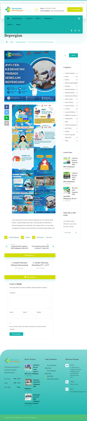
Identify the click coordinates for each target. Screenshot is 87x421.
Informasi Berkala (70, 89)
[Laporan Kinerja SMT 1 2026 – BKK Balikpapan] (66, 175)
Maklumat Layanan (70, 115)
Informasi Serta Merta (71, 96)
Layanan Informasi (70, 112)
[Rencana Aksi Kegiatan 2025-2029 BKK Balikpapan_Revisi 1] (66, 190)
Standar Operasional (70, 125)
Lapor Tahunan (69, 102)
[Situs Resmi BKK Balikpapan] (14, 9)
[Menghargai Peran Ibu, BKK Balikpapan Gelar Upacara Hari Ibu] (28, 397)
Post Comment (16, 334)
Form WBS (50, 376)
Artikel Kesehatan (40, 237)
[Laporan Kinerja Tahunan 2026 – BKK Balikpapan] (66, 160)
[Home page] (6, 42)
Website (39, 312)
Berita (66, 76)
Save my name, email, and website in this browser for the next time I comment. (28, 328)
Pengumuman (68, 118)
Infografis (67, 86)
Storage (67, 131)
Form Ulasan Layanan (53, 379)
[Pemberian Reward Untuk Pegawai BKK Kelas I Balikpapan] (28, 367)
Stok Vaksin (68, 128)
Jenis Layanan (49, 237)
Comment (13, 293)
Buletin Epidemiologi (71, 83)
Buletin (67, 79)
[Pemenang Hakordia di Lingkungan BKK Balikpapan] (28, 382)
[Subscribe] (75, 232)
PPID (66, 121)
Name (12, 312)
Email (25, 312)
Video (66, 140)
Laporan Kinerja (69, 105)
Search (73, 55)
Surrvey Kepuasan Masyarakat (70, 136)
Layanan (67, 109)
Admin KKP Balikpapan (14, 237)
